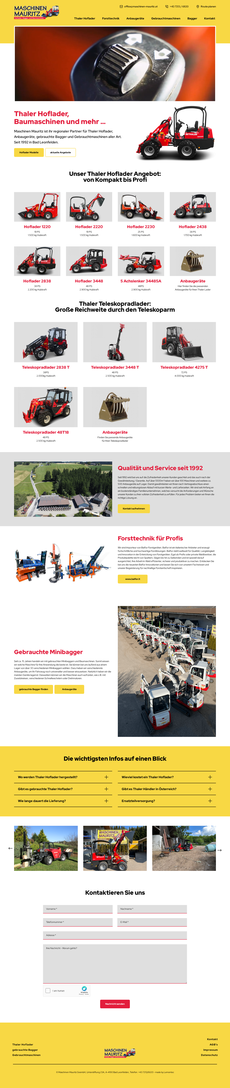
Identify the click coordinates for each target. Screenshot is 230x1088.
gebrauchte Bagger (25, 1050)
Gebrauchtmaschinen (165, 18)
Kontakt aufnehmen (134, 508)
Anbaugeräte (135, 18)
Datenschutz (209, 1055)
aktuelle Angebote (60, 152)
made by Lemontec (164, 1072)
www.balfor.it (132, 579)
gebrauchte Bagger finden (33, 689)
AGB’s (214, 1044)
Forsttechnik (110, 18)
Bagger (192, 18)
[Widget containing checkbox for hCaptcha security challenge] (66, 990)
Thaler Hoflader (84, 18)
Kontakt (209, 18)
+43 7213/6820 (145, 1072)
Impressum (210, 1050)
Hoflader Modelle (28, 152)
